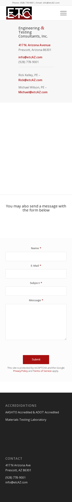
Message (36, 300)
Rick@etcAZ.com (30, 80)
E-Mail (36, 265)
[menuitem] (61, 13)
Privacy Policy (20, 371)
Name (36, 248)
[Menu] (61, 13)
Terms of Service (42, 371)
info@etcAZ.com (30, 57)
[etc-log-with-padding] (29, 13)
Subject (36, 283)
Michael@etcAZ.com (32, 92)
